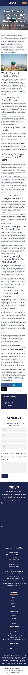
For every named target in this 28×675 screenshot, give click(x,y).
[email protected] (15, 633)
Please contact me (21, 453)
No (7, 459)
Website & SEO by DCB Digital (14, 672)
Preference (4, 450)
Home (13, 597)
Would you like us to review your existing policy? (13, 456)
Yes (4, 459)
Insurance (23, 25)
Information (17, 25)
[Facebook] (11, 648)
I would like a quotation (8, 453)
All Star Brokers (16, 46)
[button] (6, 385)
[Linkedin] (17, 648)
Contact (13, 606)
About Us (13, 600)
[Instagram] (14, 648)
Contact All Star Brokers (6, 325)
